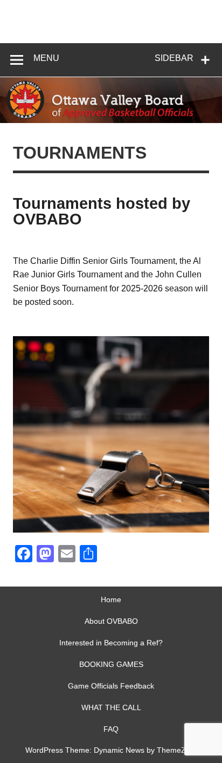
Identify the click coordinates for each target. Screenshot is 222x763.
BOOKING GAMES (111, 664)
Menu (46, 58)
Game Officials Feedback (111, 686)
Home (111, 599)
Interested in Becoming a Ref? (111, 642)
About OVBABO (111, 621)
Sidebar (174, 58)
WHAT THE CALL (111, 707)
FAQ (111, 729)
